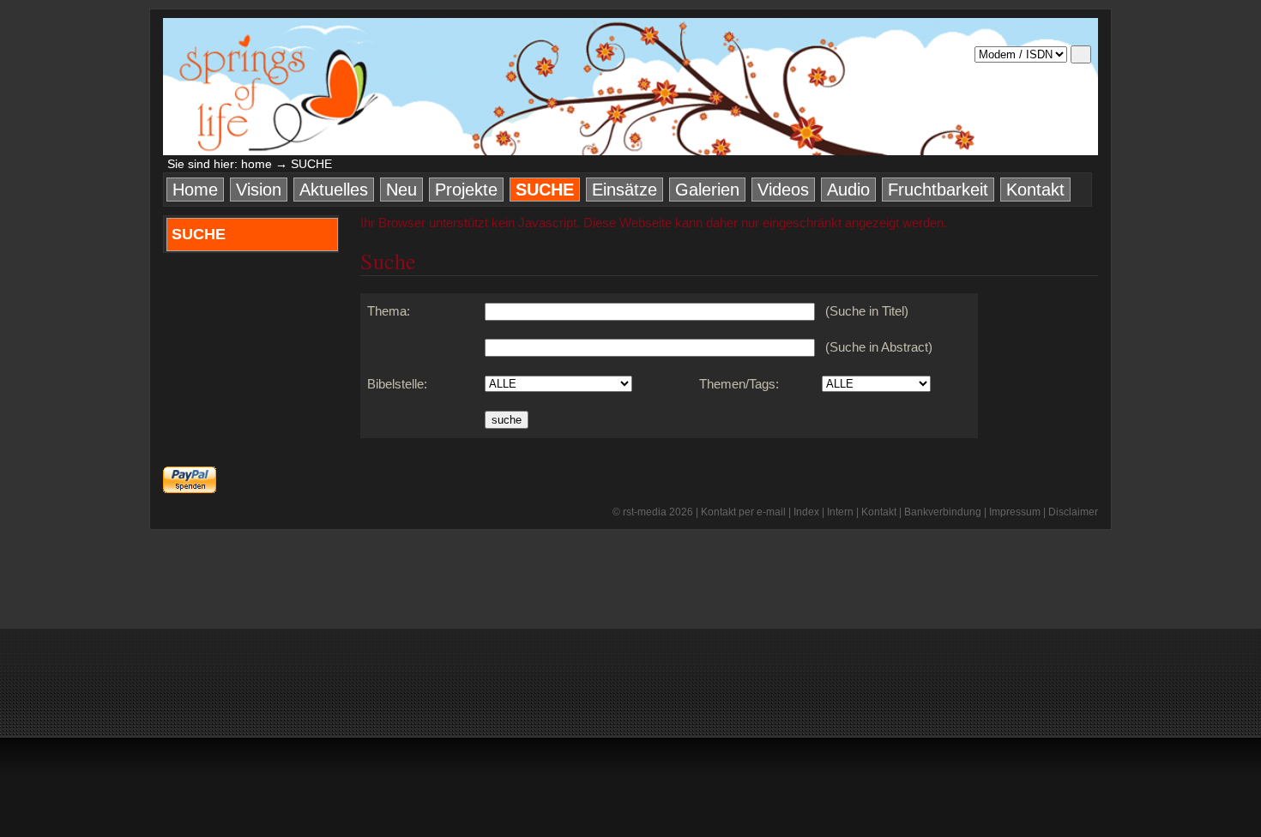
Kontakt (1035, 189)
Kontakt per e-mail (743, 512)
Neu (401, 189)
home (256, 164)
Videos (783, 189)
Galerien (707, 189)
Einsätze (624, 189)
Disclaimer (1073, 512)
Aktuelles (333, 189)
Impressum (1015, 512)
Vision (258, 189)
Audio (848, 189)
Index (806, 512)
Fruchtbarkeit (938, 189)
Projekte (466, 189)
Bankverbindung (942, 512)
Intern (840, 512)
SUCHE (545, 189)
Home (195, 189)
